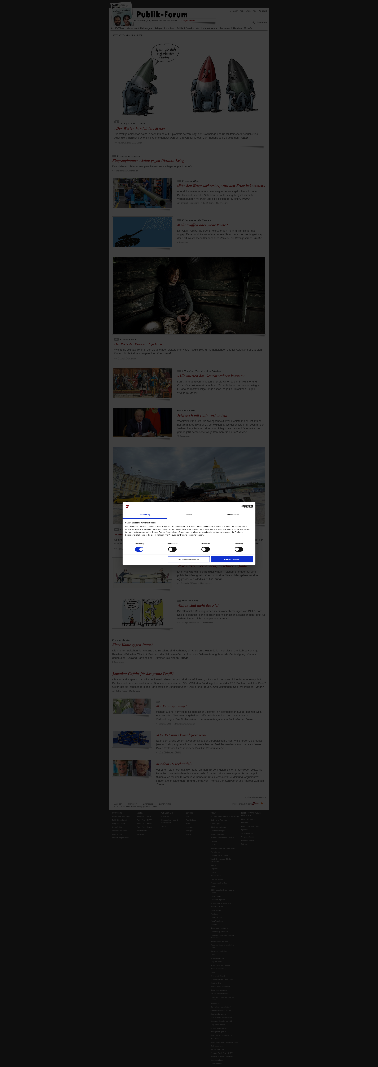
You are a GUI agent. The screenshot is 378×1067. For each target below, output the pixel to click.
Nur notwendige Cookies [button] (189, 559)
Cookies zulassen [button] (231, 559)
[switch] (172, 549)
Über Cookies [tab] (233, 515)
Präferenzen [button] (172, 544)
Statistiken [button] (205, 544)
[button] (139, 543)
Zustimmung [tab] (144, 515)
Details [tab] (189, 515)
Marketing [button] (239, 544)
